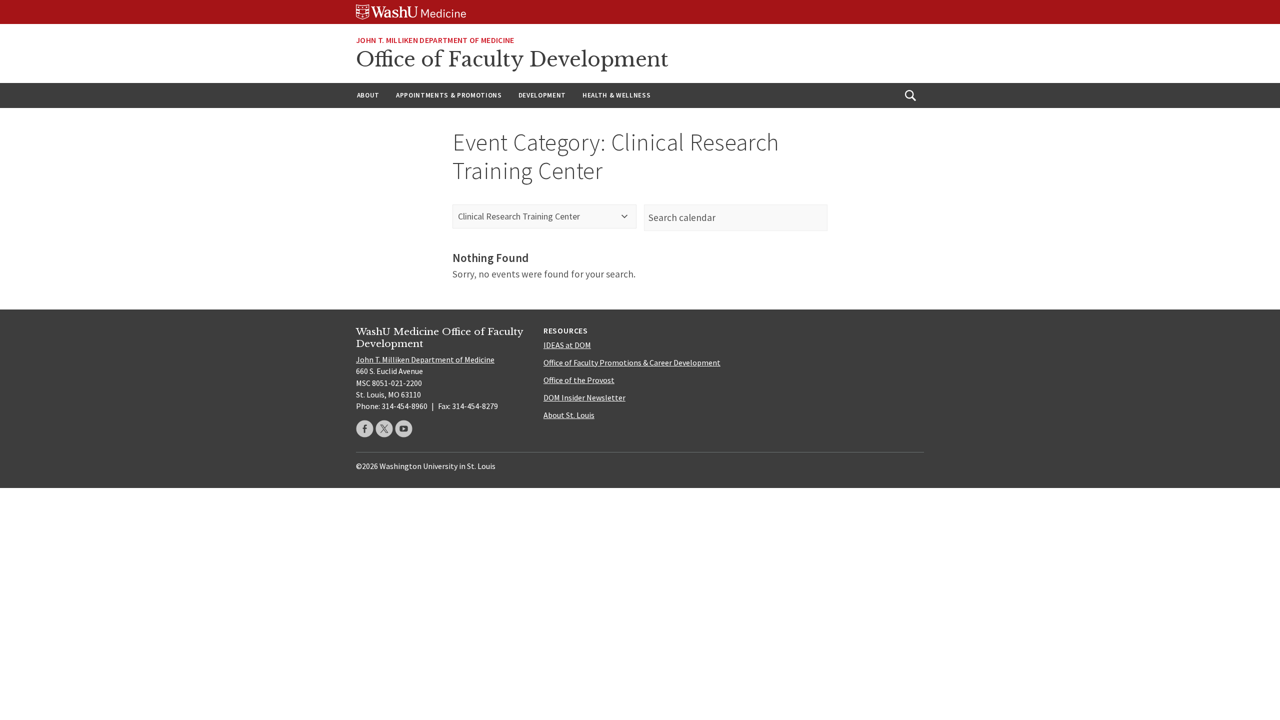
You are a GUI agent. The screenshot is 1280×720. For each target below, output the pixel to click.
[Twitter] (384, 429)
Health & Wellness (616, 95)
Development (542, 95)
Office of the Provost (579, 380)
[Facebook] (365, 429)
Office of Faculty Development (512, 59)
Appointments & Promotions (449, 95)
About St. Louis (569, 415)
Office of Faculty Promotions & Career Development (632, 363)
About (368, 95)
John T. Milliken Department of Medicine (435, 40)
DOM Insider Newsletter (585, 397)
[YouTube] (403, 429)
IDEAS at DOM (567, 345)
